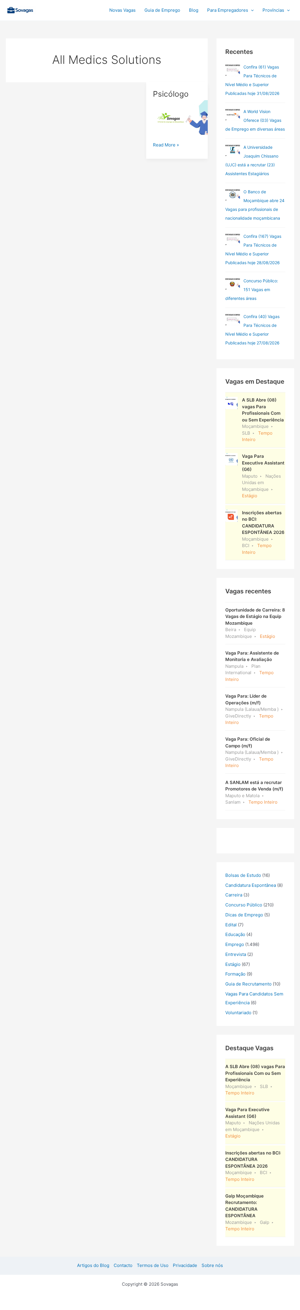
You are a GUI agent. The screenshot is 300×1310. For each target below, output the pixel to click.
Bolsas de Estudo (243, 875)
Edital (231, 925)
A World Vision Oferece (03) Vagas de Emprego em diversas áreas (255, 120)
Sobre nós (212, 1265)
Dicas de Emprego (244, 915)
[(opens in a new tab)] (232, 70)
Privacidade (185, 1265)
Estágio (233, 964)
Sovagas (51, 9)
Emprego (234, 944)
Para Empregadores (227, 10)
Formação (235, 974)
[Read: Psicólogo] (177, 117)
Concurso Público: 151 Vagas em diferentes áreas (251, 289)
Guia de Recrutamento (248, 984)
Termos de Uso (152, 1265)
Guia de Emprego (162, 10)
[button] (251, 10)
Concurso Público (243, 905)
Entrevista (235, 954)
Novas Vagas (122, 10)
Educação (235, 934)
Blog (193, 10)
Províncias (273, 10)
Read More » (166, 145)
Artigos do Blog (93, 1265)
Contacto (123, 1265)
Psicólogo (171, 93)
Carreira (233, 895)
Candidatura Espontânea (250, 885)
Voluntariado (238, 1012)
